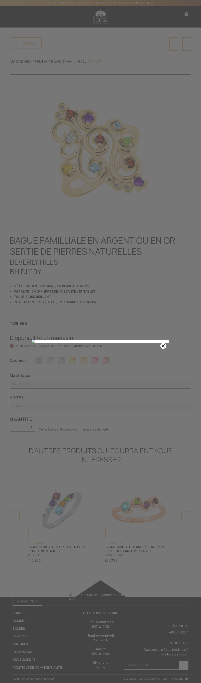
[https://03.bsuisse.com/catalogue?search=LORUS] (100, 341)
